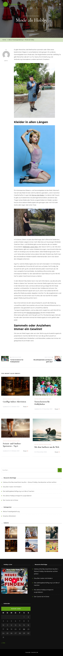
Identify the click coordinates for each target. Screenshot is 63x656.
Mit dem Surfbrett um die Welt (46, 447)
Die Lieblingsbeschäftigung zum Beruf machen (18, 491)
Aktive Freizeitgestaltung (31, 16)
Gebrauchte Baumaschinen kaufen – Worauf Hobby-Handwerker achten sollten (29, 482)
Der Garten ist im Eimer (10, 500)
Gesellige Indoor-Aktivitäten (14, 402)
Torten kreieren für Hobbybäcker (42, 403)
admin (6, 60)
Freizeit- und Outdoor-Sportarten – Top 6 (12, 444)
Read (25, 406)
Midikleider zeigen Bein (30, 247)
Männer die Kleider (38, 195)
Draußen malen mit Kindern (12, 487)
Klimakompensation (33, 312)
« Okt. (3, 643)
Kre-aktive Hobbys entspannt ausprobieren (17, 495)
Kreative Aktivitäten (9, 516)
